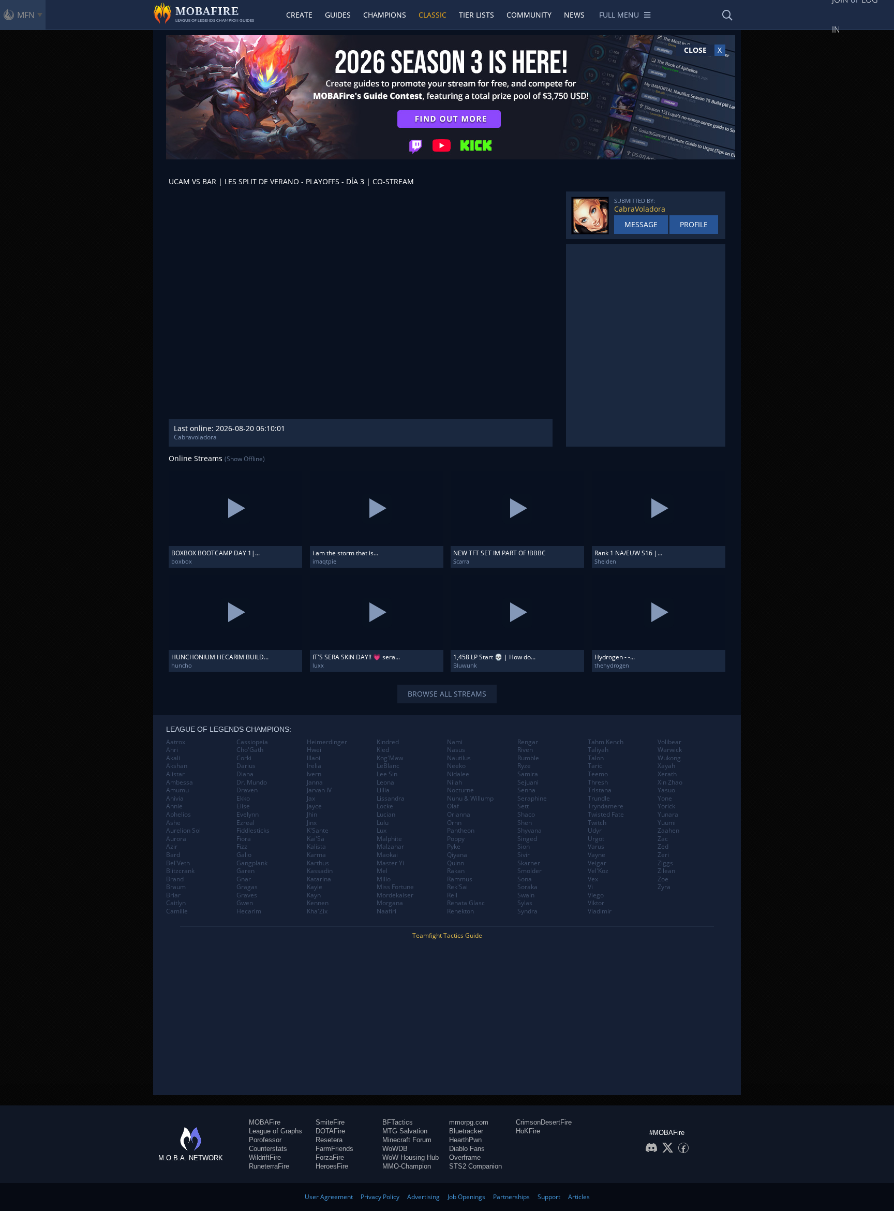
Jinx (312, 823)
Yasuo (666, 790)
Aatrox (175, 742)
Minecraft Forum (406, 1140)
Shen (524, 823)
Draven (247, 790)
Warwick (670, 750)
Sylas (524, 903)
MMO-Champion (406, 1166)
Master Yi (390, 863)
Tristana (600, 790)
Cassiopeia (252, 742)
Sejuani (528, 782)
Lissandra (391, 798)
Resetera (329, 1140)
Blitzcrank (180, 871)
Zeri (663, 855)
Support (549, 1196)
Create (299, 15)
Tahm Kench (605, 742)
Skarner (528, 863)
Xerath (667, 774)
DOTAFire (330, 1131)
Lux (381, 830)
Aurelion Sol (183, 830)
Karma (316, 855)
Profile (694, 224)
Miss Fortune (395, 887)
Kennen (318, 903)
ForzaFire (330, 1157)
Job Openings (466, 1196)
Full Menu (619, 15)
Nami (455, 742)
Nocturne (460, 790)
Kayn (314, 895)
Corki (243, 758)
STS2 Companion (475, 1166)
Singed (527, 839)
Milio (384, 879)
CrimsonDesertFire (544, 1122)
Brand (175, 879)
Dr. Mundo (251, 782)
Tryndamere (605, 806)
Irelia (314, 766)
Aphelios (178, 814)
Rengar (527, 742)
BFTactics (397, 1122)
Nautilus (459, 758)
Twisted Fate (606, 814)
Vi (590, 887)
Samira (527, 774)
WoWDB (395, 1149)
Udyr (595, 830)
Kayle (314, 887)
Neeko (456, 766)
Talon (596, 758)
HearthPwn (465, 1140)
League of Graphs (275, 1131)
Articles (579, 1196)
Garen (245, 871)
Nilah (454, 782)
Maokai (387, 855)
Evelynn (247, 814)
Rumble (528, 758)
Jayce (314, 806)
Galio (243, 855)
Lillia (383, 790)
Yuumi (667, 823)
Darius (246, 766)
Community (529, 15)
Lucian (386, 814)
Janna (315, 782)
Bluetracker (466, 1131)
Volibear (669, 742)
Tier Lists (476, 15)
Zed (663, 847)
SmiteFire (330, 1122)
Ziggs (665, 863)
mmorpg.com (468, 1122)
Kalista (316, 847)
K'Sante (318, 830)
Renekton (460, 911)
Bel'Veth (178, 863)
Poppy (456, 839)
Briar (173, 895)
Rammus (459, 879)
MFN (26, 15)
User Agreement (329, 1196)
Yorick (666, 806)
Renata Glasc (466, 903)
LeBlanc (388, 766)
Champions (384, 15)
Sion (523, 847)
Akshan (176, 766)
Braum (176, 887)
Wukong (669, 758)
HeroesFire (332, 1166)
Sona (524, 879)
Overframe (465, 1157)
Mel (382, 871)
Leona (385, 782)
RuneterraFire (269, 1166)
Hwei (314, 750)
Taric (595, 766)
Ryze (524, 766)
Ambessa (179, 782)
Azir (171, 847)
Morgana (390, 903)
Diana (245, 774)
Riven (525, 750)
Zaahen (668, 830)
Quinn (455, 863)
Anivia (175, 798)
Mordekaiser (395, 895)
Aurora (176, 839)
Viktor (596, 903)
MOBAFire (264, 1122)
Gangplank (251, 863)
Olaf (453, 806)
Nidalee (458, 774)
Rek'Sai (457, 887)
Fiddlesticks (253, 830)
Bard (173, 855)
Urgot (596, 839)
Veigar (597, 863)
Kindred (388, 742)
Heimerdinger (327, 742)
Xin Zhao (670, 782)
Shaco (526, 814)
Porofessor (265, 1140)
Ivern (314, 774)
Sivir (523, 855)
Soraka (527, 887)
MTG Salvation (404, 1131)
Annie (174, 806)
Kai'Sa (315, 839)
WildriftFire (265, 1157)
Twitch (597, 823)
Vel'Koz (598, 871)
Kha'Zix (317, 911)
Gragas (247, 887)
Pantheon (460, 830)
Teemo (598, 774)
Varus (596, 847)
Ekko (243, 798)
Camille (177, 911)
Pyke (453, 847)
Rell (452, 895)
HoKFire (528, 1131)
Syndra (527, 911)
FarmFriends (334, 1149)
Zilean (666, 871)
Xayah (666, 766)
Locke (385, 806)
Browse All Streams (447, 694)
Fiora (243, 839)
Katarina (319, 879)
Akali (173, 758)
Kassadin (320, 871)
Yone (665, 798)
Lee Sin (387, 774)
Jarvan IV (319, 790)
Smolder (529, 871)
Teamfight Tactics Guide (447, 935)
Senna (526, 790)
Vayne (596, 855)
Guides (338, 15)
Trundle (599, 798)
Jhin (312, 814)
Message (641, 224)
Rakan (456, 871)
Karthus (318, 863)
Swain (525, 895)
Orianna (458, 814)
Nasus (456, 750)
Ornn (454, 823)
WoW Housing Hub (410, 1157)
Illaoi (313, 758)
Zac (663, 839)
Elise (243, 806)
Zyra (664, 887)
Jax (311, 798)
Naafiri (386, 911)
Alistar (175, 774)
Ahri (172, 750)
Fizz (241, 847)
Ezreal (245, 823)
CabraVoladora (639, 209)
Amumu (177, 790)
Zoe (663, 879)
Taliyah (598, 750)
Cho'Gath (249, 750)
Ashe (173, 823)
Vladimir (600, 911)
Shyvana (529, 830)
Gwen (244, 903)
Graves (246, 895)
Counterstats (268, 1149)
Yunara (668, 814)
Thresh (598, 782)
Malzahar (390, 847)
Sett (523, 806)
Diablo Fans (467, 1149)
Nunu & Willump (470, 798)
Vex (593, 879)
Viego (596, 895)
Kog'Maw (390, 758)
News (574, 15)
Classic (432, 15)
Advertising (423, 1196)
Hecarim (248, 911)
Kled (383, 750)
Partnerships (511, 1196)
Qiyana (457, 855)
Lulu (383, 823)
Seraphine (532, 798)
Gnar (243, 879)
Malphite (389, 839)
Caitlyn (176, 903)
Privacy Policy (380, 1196)
